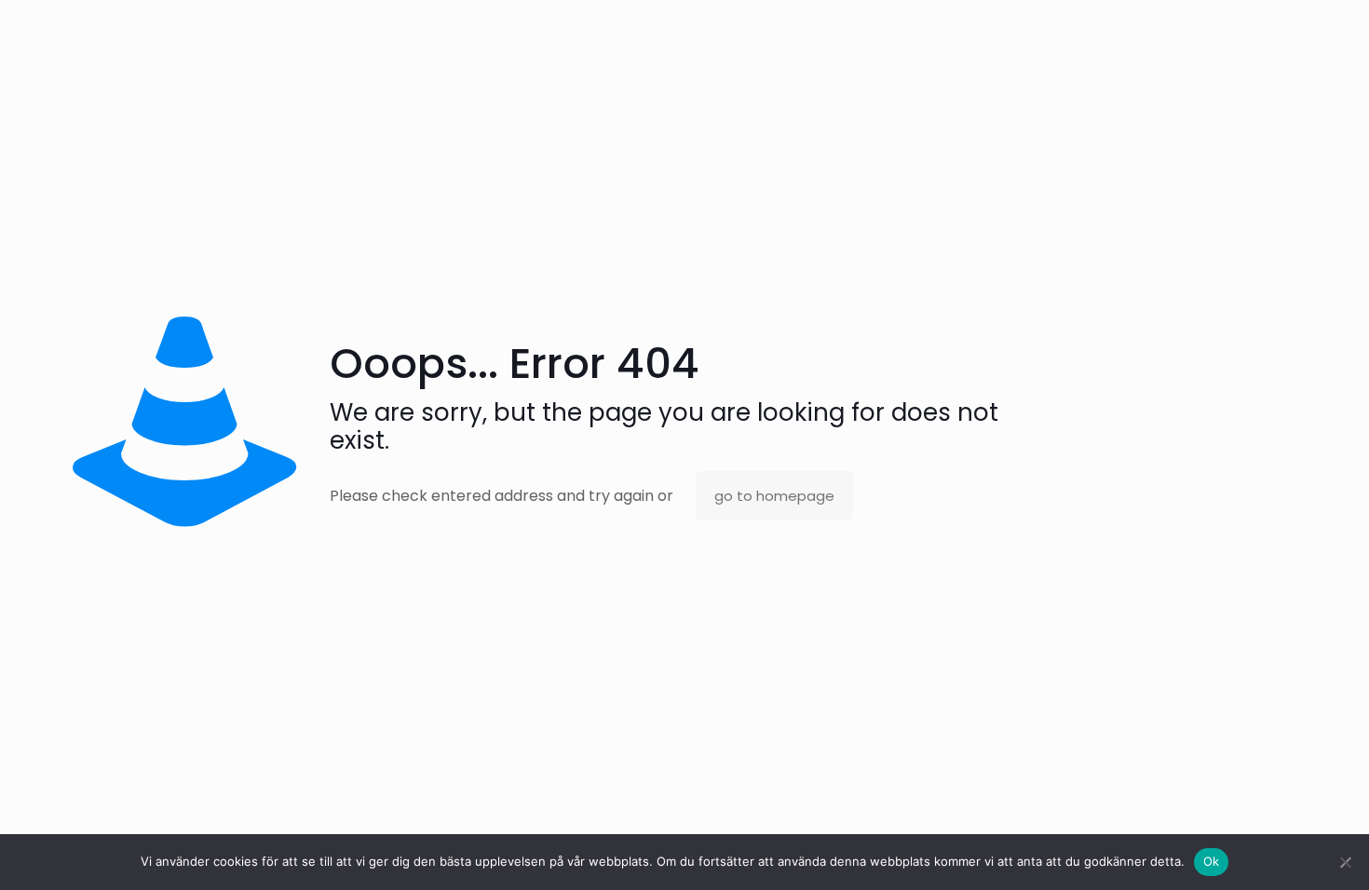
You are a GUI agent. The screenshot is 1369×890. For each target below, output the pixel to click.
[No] (1345, 862)
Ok (1211, 861)
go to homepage (774, 496)
